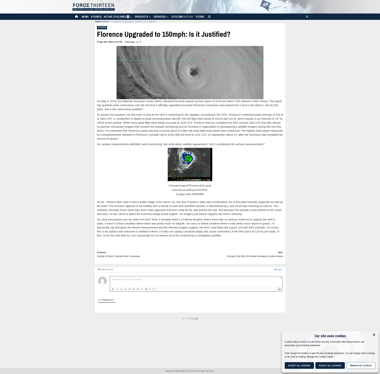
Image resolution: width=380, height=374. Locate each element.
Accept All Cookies (299, 365)
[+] (154, 289)
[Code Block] (142, 289)
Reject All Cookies (330, 365)
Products (141, 17)
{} (150, 289)
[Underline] (121, 289)
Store (200, 17)
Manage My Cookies (361, 365)
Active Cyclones (116, 17)
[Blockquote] (138, 289)
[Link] (146, 289)
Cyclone (183, 17)
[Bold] (113, 289)
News (85, 17)
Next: (255, 254)
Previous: (118, 254)
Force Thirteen (93, 5)
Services (160, 17)
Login (279, 269)
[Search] (306, 16)
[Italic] (117, 289)
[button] (374, 334)
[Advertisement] (190, 342)
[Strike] (125, 289)
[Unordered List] (134, 289)
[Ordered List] (130, 289)
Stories (96, 17)
